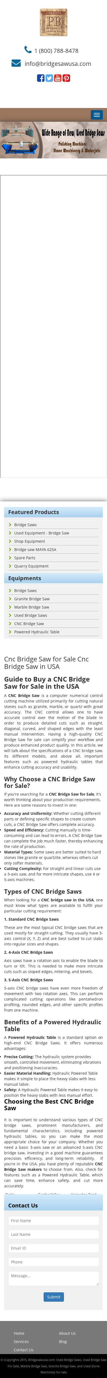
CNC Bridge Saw (29, 623)
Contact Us (23, 1349)
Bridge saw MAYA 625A (35, 549)
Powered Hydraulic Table (37, 631)
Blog (63, 1341)
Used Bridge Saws (30, 615)
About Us (67, 1333)
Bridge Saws (25, 524)
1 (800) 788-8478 (56, 50)
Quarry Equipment (31, 566)
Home (19, 1333)
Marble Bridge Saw (31, 607)
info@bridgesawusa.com (58, 63)
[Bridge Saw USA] (53, 22)
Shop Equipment (29, 541)
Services (21, 1341)
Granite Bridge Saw (32, 598)
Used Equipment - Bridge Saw (41, 533)
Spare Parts (24, 557)
